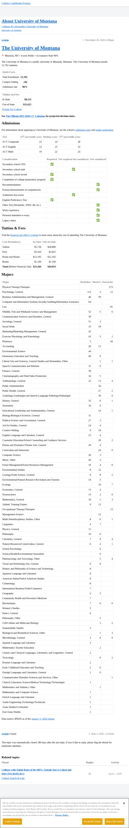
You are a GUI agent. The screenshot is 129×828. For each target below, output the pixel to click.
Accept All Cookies (92, 821)
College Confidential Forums (16, 3)
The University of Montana (31, 48)
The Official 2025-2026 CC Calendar (25, 116)
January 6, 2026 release (43, 718)
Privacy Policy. (62, 815)
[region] (64, 813)
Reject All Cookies (114, 821)
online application (104, 130)
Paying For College (12, 109)
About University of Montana (29, 21)
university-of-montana (11, 30)
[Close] (124, 803)
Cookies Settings (12, 821)
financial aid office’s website (24, 235)
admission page (83, 130)
